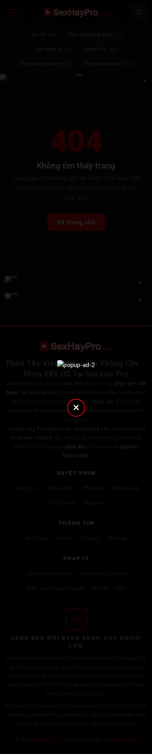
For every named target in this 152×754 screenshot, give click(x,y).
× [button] (76, 407)
